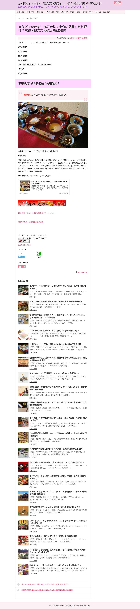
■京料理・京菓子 (87, 12)
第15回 (84, 38)
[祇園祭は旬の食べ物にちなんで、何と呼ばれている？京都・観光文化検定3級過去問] (23, 407)
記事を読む (33, 297)
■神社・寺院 (30, 12)
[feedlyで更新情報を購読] (115, 2)
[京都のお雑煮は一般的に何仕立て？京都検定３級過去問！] (23, 540)
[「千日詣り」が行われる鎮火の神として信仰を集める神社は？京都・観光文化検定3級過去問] (23, 554)
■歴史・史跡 (20, 12)
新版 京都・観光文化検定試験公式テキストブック (36, 213)
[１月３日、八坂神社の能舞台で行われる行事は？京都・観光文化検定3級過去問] (23, 422)
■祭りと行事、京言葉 (67, 12)
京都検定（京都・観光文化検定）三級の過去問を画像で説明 (60, 3)
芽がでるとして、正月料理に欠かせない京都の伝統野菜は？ (54, 373)
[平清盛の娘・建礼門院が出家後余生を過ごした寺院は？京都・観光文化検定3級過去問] (23, 391)
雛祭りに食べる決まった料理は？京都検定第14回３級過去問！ (55, 565)
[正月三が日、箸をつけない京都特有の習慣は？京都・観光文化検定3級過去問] (23, 480)
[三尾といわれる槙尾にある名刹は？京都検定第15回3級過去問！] (23, 306)
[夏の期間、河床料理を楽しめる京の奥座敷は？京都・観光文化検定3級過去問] (23, 290)
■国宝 (78, 12)
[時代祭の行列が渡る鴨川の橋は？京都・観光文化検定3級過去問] (23, 453)
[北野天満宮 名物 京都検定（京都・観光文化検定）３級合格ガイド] (23, 467)
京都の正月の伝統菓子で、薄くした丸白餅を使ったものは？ (54, 331)
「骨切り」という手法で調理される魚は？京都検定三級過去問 (55, 344)
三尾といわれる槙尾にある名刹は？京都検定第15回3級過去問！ (56, 301)
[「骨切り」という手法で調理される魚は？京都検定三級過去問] (23, 348)
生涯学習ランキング (24, 245)
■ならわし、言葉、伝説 (102, 12)
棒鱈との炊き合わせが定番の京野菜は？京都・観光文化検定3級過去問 (47, 590)
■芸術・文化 (40, 12)
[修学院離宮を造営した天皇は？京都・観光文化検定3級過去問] (23, 511)
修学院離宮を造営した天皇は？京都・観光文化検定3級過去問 (55, 507)
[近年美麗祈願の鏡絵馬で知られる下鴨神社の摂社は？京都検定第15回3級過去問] (23, 437)
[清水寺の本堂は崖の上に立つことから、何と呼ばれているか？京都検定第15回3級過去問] (23, 496)
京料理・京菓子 (75, 38)
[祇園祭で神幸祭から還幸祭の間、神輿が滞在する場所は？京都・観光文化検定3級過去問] (23, 362)
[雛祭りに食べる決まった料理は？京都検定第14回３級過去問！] (23, 569)
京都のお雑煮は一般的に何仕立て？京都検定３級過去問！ (53, 536)
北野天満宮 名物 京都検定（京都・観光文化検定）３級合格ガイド (57, 462)
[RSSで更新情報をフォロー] (119, 2)
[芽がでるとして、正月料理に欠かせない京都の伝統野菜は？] (23, 377)
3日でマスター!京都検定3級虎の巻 (30, 222)
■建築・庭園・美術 (52, 12)
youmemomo (82, 272)
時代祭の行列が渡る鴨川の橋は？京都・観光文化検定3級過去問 (56, 449)
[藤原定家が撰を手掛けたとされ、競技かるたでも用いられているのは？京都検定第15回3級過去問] (23, 319)
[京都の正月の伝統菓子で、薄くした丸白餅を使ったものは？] (23, 335)
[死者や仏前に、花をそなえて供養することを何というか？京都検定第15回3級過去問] (23, 525)
